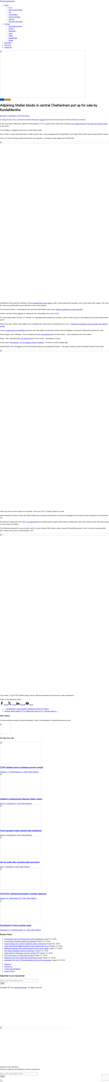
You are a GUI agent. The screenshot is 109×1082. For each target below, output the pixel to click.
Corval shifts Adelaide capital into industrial (20, 941)
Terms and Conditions (12, 969)
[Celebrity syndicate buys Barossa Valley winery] (21, 794)
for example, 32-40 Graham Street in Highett (27, 342)
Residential (13, 38)
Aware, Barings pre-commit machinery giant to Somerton (25, 944)
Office (11, 36)
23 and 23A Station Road (97, 124)
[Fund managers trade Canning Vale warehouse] (21, 826)
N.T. (10, 12)
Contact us (8, 966)
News (6, 5)
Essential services (15, 26)
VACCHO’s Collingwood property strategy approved (23, 893)
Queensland (13, 14)
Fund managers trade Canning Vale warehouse (21, 830)
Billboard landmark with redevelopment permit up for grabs (26, 948)
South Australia (14, 17)
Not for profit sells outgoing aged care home (19, 862)
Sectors (7, 24)
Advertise (8, 47)
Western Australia (15, 21)
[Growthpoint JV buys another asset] (21, 921)
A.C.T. (11, 7)
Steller (42, 120)
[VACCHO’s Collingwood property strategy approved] (21, 889)
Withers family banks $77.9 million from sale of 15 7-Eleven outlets (31, 711)
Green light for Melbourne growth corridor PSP (21, 953)
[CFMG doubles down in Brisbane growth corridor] (21, 763)
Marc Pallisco (25, 116)
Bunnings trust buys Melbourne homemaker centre (23, 958)
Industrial (12, 31)
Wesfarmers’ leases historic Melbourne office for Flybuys (26, 709)
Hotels (11, 29)
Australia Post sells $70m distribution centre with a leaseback (27, 960)
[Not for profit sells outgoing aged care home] (21, 857)
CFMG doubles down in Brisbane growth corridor (21, 767)
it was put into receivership (15, 330)
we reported (45, 334)
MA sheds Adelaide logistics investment (19, 951)
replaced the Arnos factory (42, 303)
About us (7, 45)
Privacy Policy (9, 971)
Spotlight (7, 43)
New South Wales (15, 10)
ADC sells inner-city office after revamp (19, 955)
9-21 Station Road (77, 124)
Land (10, 33)
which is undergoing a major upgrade (69, 309)
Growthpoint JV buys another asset (15, 925)
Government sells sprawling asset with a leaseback (23, 939)
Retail (11, 40)
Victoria (11, 19)
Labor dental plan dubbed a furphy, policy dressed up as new (26, 946)
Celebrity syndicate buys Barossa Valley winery (21, 799)
